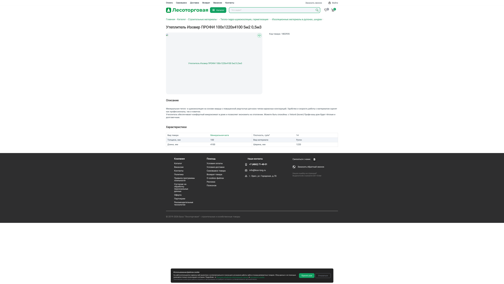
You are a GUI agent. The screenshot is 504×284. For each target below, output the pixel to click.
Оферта (178, 195)
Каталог (178, 163)
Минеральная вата (219, 135)
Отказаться (323, 276)
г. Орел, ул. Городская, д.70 (262, 176)
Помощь (211, 158)
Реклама (211, 182)
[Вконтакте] (314, 159)
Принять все (306, 276)
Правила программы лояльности (184, 179)
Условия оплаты (215, 163)
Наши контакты (255, 159)
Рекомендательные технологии (183, 203)
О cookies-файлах (215, 178)
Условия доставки (215, 167)
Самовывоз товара (216, 170)
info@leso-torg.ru (257, 170)
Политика (178, 174)
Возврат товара (214, 174)
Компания (179, 158)
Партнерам (179, 198)
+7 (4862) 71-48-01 (258, 164)
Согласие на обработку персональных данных (181, 187)
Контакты (178, 170)
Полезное (211, 185)
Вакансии (178, 167)
